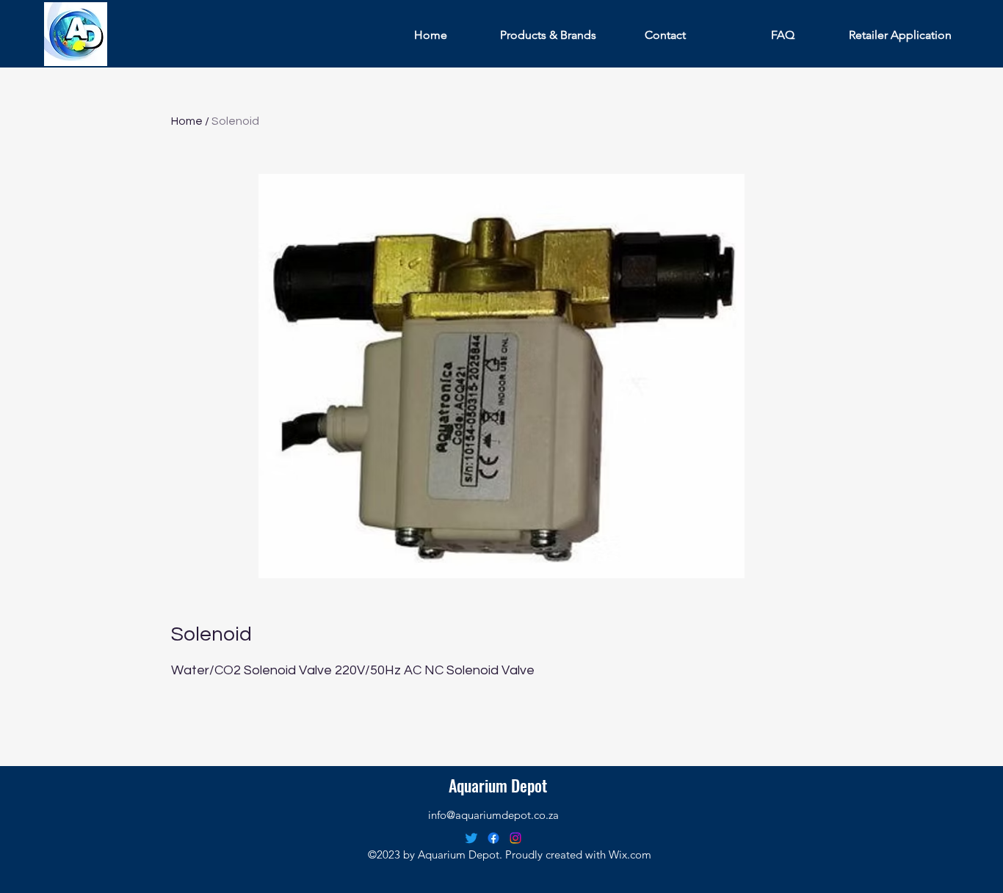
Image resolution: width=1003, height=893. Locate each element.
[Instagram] (515, 838)
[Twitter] (471, 838)
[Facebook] (493, 838)
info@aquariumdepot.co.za (493, 815)
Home (187, 121)
